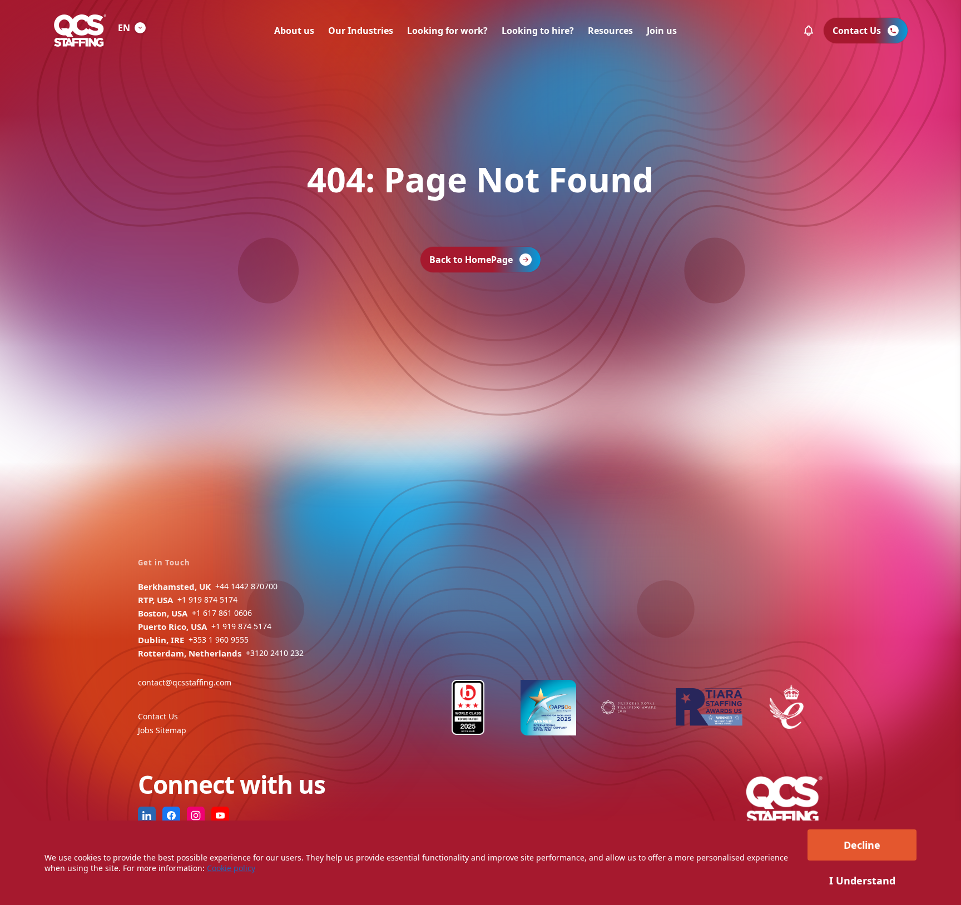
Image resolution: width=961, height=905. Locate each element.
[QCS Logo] (80, 30)
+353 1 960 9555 (219, 639)
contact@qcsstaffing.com (184, 682)
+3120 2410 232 (275, 653)
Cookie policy (231, 868)
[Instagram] (196, 815)
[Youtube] (220, 815)
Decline (862, 845)
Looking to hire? (538, 30)
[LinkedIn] (147, 815)
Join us (662, 30)
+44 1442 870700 (246, 586)
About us (294, 30)
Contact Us (158, 716)
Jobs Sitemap (162, 730)
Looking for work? (447, 30)
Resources (610, 30)
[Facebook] (171, 815)
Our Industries (360, 30)
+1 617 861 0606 (222, 613)
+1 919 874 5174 (207, 599)
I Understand (862, 880)
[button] (809, 30)
